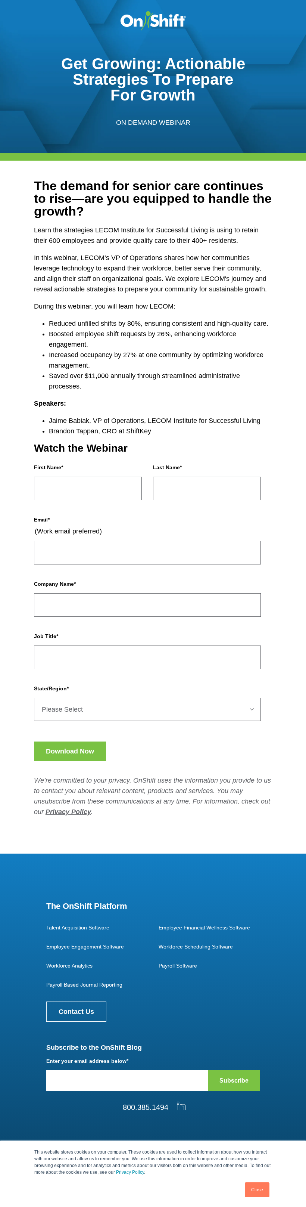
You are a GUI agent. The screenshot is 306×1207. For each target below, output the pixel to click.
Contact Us (76, 1011)
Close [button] (257, 1189)
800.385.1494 (145, 1107)
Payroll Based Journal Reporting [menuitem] (84, 985)
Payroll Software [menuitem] (178, 966)
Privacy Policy (130, 1172)
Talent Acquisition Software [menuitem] (77, 928)
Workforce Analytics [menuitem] (69, 966)
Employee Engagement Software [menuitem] (85, 947)
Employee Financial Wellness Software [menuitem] (204, 928)
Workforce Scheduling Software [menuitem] (196, 947)
